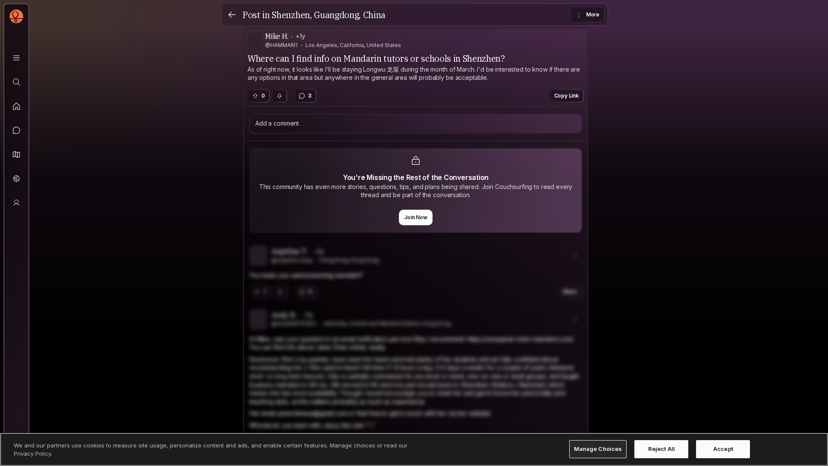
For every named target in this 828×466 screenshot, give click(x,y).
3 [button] (309, 95)
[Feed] (16, 106)
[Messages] (16, 130)
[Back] (232, 15)
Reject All (661, 449)
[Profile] (16, 203)
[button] (16, 154)
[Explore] (16, 82)
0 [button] (263, 95)
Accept (723, 449)
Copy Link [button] (566, 95)
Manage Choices (598, 449)
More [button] (592, 14)
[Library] (16, 58)
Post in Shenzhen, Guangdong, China (314, 15)
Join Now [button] (415, 217)
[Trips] (16, 179)
